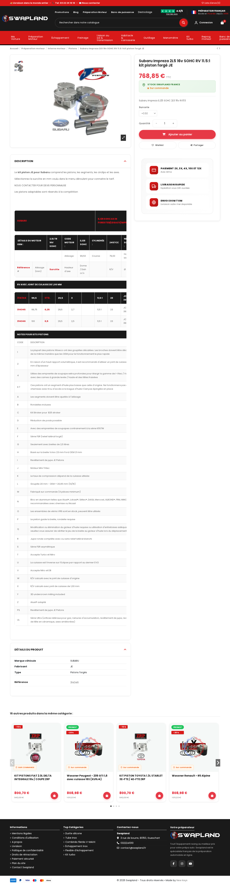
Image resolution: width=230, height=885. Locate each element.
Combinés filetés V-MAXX (80, 842)
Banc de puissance (122, 12)
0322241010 (127, 843)
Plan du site (18, 863)
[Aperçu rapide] (56, 736)
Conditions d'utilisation (25, 837)
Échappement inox (76, 846)
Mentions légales (22, 833)
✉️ (89, 3)
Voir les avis (172, 14)
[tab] (70, 161)
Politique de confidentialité (27, 850)
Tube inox (71, 837)
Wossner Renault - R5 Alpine (191, 775)
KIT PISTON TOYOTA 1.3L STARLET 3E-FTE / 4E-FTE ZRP (141, 777)
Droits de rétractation (24, 854)
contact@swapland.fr (133, 848)
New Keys (181, 880)
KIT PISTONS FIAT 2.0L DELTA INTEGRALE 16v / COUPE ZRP (33, 777)
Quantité (144, 123)
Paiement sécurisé (23, 858)
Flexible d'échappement (79, 850)
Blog (76, 12)
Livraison (17, 846)
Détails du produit (28, 650)
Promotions (62, 12)
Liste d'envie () (212, 3)
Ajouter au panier (180, 134)
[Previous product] (218, 48)
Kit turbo (70, 854)
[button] (111, 806)
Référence (21, 682)
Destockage (145, 12)
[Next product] (219, 48)
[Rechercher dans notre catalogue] (183, 22)
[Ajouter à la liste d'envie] (56, 729)
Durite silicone (73, 833)
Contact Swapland (23, 867)
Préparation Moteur (95, 12)
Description (23, 161)
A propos (17, 842)
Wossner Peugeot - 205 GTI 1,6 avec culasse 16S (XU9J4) (87, 777)
